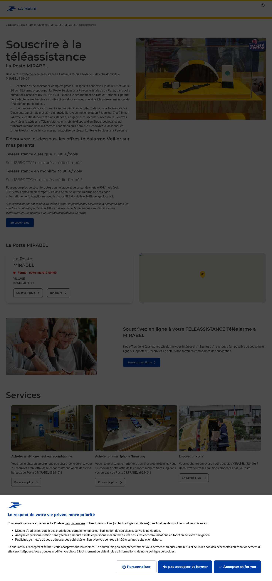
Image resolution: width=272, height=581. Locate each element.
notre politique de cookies (157, 551)
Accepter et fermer (239, 567)
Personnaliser (139, 567)
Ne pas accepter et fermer (185, 567)
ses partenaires (75, 523)
